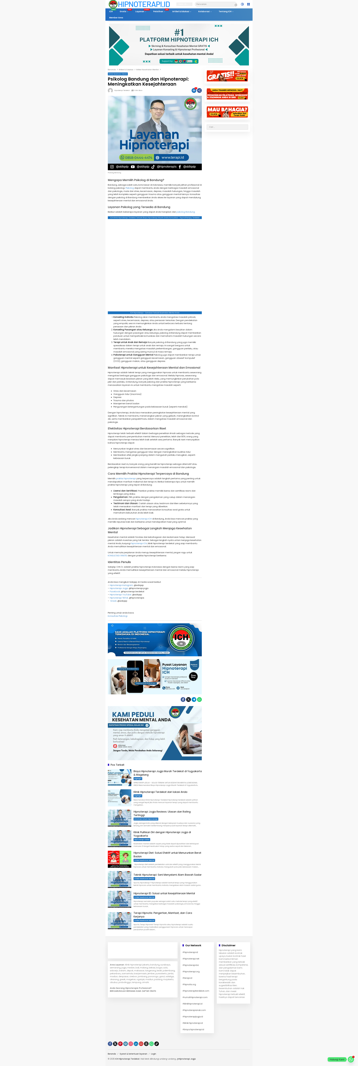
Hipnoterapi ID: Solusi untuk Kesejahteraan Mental (164, 893)
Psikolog (130, 187)
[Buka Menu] (248, 4)
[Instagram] (131, 1044)
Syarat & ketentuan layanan (133, 1053)
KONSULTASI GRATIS (117, 555)
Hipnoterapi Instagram (121, 585)
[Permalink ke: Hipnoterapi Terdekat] (111, 90)
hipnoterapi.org (192, 971)
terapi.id (188, 978)
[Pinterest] (120, 1044)
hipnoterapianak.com (195, 1010)
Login (153, 1053)
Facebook (115, 591)
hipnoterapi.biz (191, 965)
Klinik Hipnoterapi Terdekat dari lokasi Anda (160, 792)
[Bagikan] (199, 90)
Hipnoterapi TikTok (119, 597)
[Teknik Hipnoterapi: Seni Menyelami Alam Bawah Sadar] (119, 879)
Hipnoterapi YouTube (120, 594)
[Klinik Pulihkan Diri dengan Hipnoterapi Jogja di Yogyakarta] (119, 838)
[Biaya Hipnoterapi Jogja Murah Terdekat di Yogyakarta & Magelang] (119, 777)
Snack (113, 600)
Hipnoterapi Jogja (119, 588)
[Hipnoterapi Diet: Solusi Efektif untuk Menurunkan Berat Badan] (119, 859)
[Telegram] (194, 699)
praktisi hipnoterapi (126, 478)
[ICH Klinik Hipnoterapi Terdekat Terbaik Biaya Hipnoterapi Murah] (139, 4)
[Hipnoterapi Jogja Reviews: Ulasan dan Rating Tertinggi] (119, 818)
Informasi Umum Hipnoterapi (146, 819)
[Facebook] (183, 699)
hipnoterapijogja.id (193, 1016)
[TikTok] (156, 1044)
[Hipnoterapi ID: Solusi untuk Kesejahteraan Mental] (119, 899)
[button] (235, 4)
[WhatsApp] (199, 699)
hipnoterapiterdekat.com (196, 990)
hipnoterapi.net (191, 958)
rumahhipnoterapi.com (196, 997)
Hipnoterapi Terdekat (122, 90)
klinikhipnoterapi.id (193, 1003)
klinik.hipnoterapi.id (193, 1023)
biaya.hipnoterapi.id (194, 1029)
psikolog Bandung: (185, 211)
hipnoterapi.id (191, 952)
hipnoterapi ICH (144, 518)
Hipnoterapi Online (141, 839)
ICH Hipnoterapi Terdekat (127, 1058)
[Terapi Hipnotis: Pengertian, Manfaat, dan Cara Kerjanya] (119, 920)
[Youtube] (141, 1044)
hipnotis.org (190, 984)
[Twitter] (188, 699)
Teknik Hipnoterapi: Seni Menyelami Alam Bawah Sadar (168, 874)
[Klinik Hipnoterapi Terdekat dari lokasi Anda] (119, 797)
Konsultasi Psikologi (117, 615)
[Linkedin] (136, 1044)
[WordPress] (125, 1044)
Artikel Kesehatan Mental (118, 74)
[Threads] (146, 1044)
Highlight (138, 778)
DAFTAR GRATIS (149, 991)
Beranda (112, 1053)
